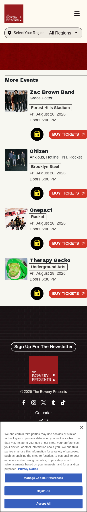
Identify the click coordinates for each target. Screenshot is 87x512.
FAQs (43, 420)
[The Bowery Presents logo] (13, 13)
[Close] (82, 427)
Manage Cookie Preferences (43, 478)
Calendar (43, 413)
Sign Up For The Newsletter (43, 346)
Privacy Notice (28, 469)
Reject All (43, 491)
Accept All (43, 503)
